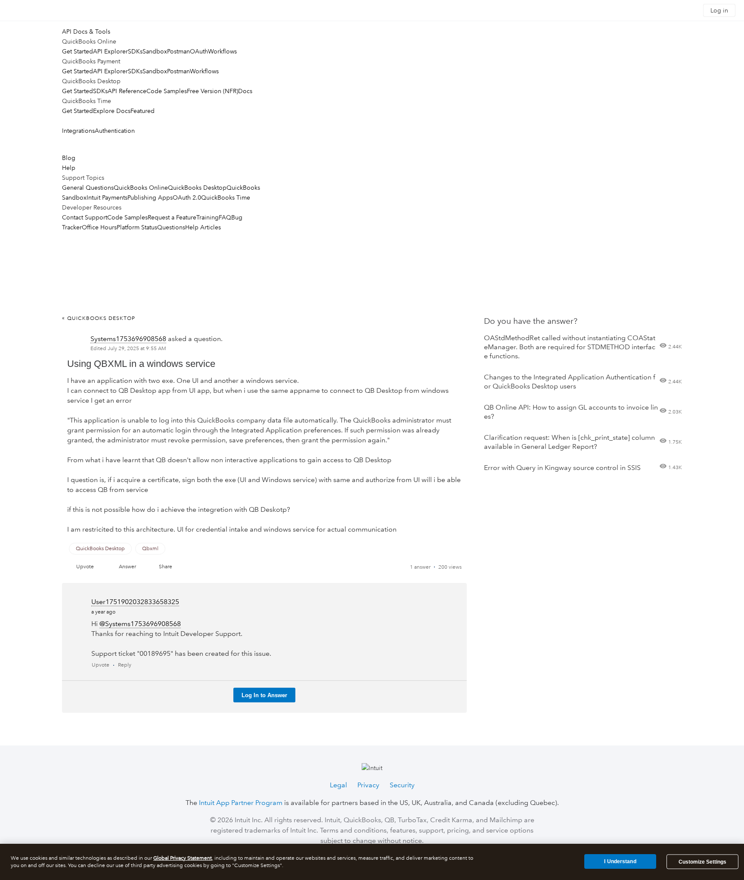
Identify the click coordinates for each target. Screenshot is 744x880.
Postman (178, 51)
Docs (245, 91)
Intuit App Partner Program (240, 803)
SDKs (135, 51)
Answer (127, 567)
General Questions (88, 187)
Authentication (115, 131)
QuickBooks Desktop (197, 187)
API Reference (127, 91)
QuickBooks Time (225, 197)
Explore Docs (111, 111)
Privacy (368, 785)
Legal (338, 785)
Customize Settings (702, 862)
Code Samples (166, 91)
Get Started (77, 51)
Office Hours (99, 227)
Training (207, 217)
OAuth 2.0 (187, 197)
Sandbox (155, 51)
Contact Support (84, 217)
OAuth (199, 51)
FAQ (225, 217)
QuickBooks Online (141, 187)
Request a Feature (172, 217)
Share (165, 567)
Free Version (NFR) (212, 91)
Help (68, 168)
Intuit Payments (107, 197)
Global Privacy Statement (182, 858)
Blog (68, 158)
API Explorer (110, 51)
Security (402, 785)
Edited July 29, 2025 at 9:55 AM (128, 348)
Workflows (222, 51)
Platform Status (137, 227)
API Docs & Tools (86, 31)
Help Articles (203, 227)
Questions (171, 227)
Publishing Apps (150, 197)
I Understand (620, 861)
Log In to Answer (264, 695)
